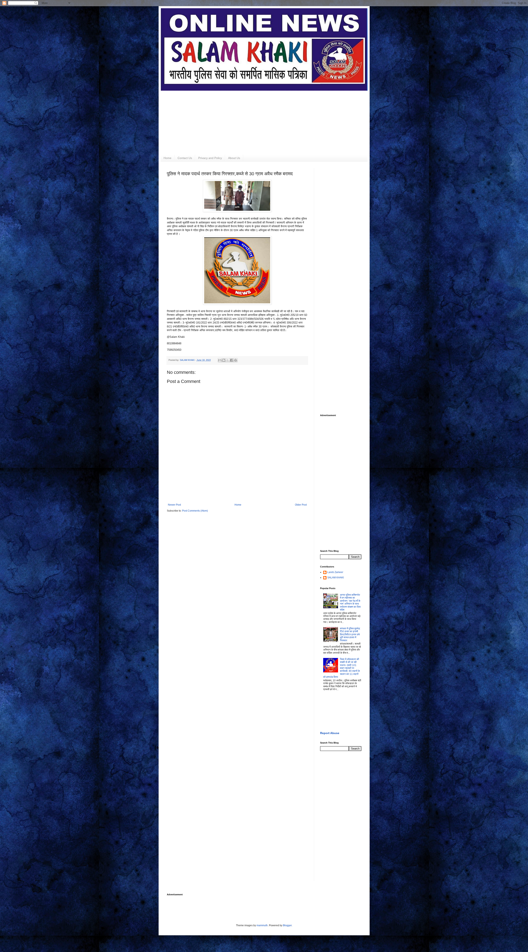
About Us (234, 158)
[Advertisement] (264, 119)
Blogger (287, 925)
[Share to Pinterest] (235, 360)
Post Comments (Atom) (195, 510)
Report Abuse (329, 733)
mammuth (262, 925)
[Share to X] (228, 360)
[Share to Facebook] (232, 360)
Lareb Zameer (335, 572)
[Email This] (220, 360)
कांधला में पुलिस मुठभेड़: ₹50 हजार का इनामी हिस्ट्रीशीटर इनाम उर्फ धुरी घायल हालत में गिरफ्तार (350, 634)
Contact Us (185, 158)
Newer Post (174, 504)
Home (167, 158)
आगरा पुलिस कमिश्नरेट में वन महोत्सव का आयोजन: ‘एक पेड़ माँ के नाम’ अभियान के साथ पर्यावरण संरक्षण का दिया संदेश (350, 602)
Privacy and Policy (210, 158)
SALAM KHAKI (335, 577)
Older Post (301, 504)
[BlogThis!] (224, 360)
